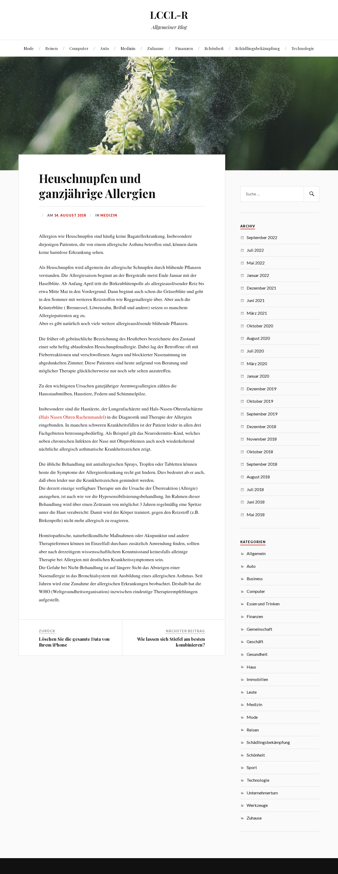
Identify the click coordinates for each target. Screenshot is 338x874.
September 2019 (262, 413)
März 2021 (257, 312)
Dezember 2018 (261, 426)
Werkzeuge (257, 805)
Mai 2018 (256, 514)
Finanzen (184, 48)
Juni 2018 (256, 501)
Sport (252, 767)
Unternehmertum (262, 792)
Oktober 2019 (260, 401)
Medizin (128, 48)
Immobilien (257, 679)
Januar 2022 (258, 275)
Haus (251, 666)
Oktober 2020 (260, 325)
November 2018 (262, 438)
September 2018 (262, 463)
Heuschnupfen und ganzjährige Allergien (97, 185)
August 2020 (258, 338)
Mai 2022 (256, 262)
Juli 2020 (255, 350)
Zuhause (155, 48)
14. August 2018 (70, 215)
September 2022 (262, 237)
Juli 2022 (255, 250)
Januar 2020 (258, 375)
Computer (78, 48)
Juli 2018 (255, 489)
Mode (29, 48)
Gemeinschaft (259, 629)
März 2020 (257, 363)
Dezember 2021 (261, 287)
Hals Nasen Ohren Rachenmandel (72, 417)
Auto (104, 48)
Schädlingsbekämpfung (257, 48)
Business (255, 578)
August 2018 (258, 476)
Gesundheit (257, 654)
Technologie (303, 48)
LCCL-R (169, 14)
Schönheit (214, 48)
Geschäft (255, 641)
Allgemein (256, 553)
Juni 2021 (256, 300)
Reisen (51, 48)
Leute (252, 691)
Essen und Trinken (263, 603)
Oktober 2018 (260, 451)
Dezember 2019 (261, 388)
